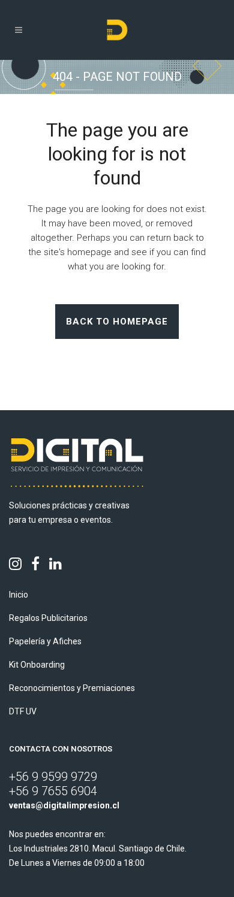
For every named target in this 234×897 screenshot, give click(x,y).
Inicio (18, 594)
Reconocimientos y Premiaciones (72, 688)
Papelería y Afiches (45, 641)
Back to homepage (117, 321)
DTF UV (23, 711)
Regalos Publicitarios (48, 618)
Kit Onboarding (37, 664)
